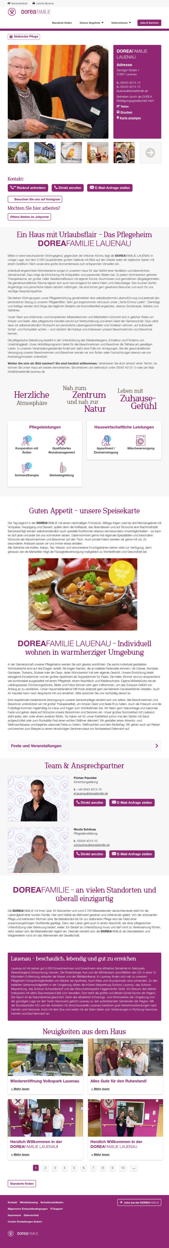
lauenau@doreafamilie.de (132, 91)
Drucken (126, 112)
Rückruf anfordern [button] (31, 188)
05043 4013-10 (87, 841)
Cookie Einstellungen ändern (25, 1221)
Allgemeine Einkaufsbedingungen (28, 1208)
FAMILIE (141, 1202)
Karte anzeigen (130, 118)
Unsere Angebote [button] (90, 22)
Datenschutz (31, 1215)
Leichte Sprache (45, 3)
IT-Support (56, 1208)
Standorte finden (62, 22)
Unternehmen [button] (119, 22)
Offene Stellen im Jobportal (29, 217)
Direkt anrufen (69, 188)
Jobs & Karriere (149, 22)
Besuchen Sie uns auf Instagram (37, 199)
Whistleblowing (29, 1202)
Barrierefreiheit (19, 3)
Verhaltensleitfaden (51, 1202)
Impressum (14, 1215)
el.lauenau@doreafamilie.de (91, 793)
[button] (84, 745)
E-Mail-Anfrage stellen (112, 188)
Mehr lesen (21, 1089)
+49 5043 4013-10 (89, 789)
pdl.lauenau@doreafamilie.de (92, 845)
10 (123, 1168)
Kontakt (12, 1202)
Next (150, 152)
